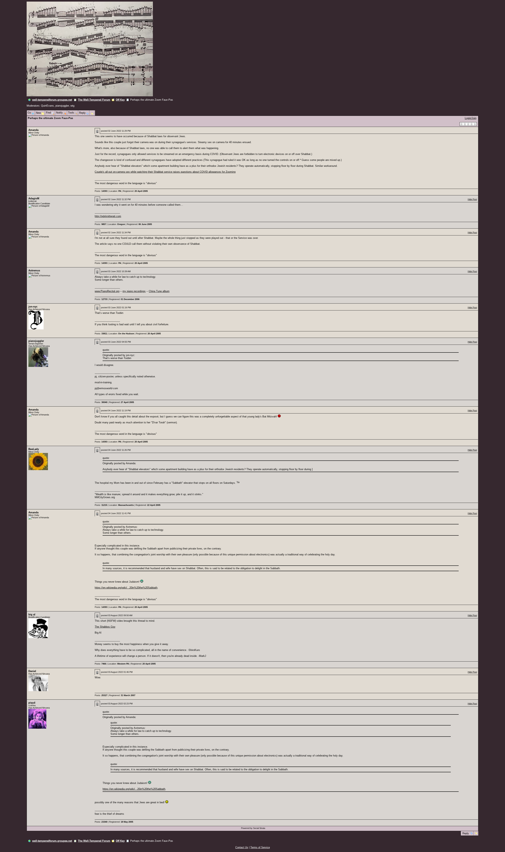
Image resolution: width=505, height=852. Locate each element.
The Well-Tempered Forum (94, 99)
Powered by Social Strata (253, 828)
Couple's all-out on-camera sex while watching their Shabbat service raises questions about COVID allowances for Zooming (165, 171)
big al (31, 614)
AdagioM (33, 198)
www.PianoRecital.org (107, 291)
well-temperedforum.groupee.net (52, 99)
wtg (72, 105)
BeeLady (33, 449)
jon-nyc (32, 306)
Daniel (32, 671)
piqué (31, 702)
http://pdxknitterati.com (108, 216)
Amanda (33, 129)
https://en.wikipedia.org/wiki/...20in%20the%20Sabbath (126, 587)
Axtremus (34, 270)
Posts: (101, 191)
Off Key (120, 99)
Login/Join (470, 118)
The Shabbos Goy (105, 626)
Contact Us (241, 847)
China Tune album (159, 291)
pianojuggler (62, 105)
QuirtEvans (47, 105)
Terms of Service (260, 847)
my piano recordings (134, 291)
